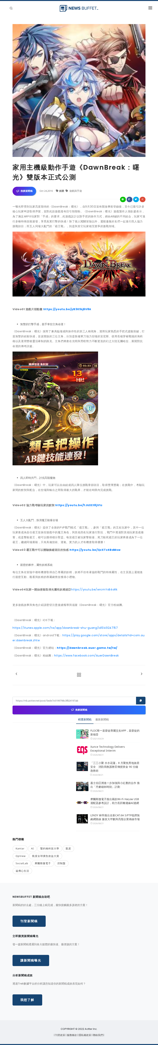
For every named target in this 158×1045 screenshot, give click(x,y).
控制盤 (61, 863)
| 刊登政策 (60, 1035)
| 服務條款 (71, 1035)
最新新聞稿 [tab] (102, 719)
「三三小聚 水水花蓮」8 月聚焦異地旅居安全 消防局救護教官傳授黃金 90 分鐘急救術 (114, 766)
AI (32, 848)
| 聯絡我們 (97, 1035)
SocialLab (22, 863)
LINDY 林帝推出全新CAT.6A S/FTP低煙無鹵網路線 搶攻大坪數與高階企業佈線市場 (115, 817)
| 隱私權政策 (84, 1035)
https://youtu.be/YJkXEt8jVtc (79, 505)
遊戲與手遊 (75, 191)
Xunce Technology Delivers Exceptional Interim (107, 748)
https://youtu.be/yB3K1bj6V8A (67, 309)
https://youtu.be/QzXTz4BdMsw (95, 550)
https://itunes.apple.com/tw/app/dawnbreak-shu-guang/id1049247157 (65, 628)
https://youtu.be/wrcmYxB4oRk (94, 589)
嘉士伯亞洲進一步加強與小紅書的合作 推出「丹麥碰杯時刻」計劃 (115, 785)
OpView (21, 856)
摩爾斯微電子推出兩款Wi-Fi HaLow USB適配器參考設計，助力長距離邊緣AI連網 (114, 801)
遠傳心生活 (22, 871)
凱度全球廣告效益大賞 (45, 856)
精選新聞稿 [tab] (85, 719)
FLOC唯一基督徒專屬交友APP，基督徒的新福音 (115, 732)
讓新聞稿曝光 (30, 960)
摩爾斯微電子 (43, 863)
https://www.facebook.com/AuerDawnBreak (86, 655)
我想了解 (27, 1000)
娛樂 (62, 191)
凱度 (68, 848)
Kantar (20, 848)
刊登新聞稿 (29, 921)
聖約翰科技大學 (49, 848)
